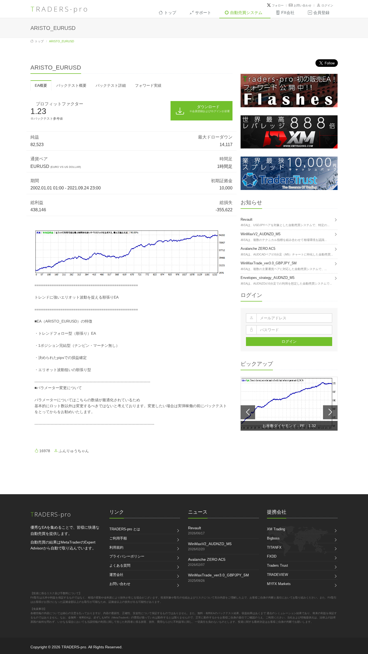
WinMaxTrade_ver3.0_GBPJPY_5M (218, 575)
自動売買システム (246, 12)
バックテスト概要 (71, 85)
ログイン (327, 5)
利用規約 (116, 547)
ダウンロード (209, 108)
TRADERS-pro (59, 9)
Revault (194, 528)
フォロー (278, 5)
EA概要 (41, 85)
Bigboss (273, 538)
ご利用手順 (118, 538)
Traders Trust (277, 565)
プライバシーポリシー (126, 556)
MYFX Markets (279, 584)
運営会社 (116, 575)
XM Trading (276, 529)
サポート (203, 12)
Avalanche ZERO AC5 (206, 559)
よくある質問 (119, 565)
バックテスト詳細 (111, 85)
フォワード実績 (148, 85)
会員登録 (321, 12)
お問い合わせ (302, 5)
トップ (170, 12)
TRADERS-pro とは (124, 529)
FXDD (271, 556)
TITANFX (274, 547)
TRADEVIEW (277, 575)
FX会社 (287, 12)
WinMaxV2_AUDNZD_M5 (210, 544)
